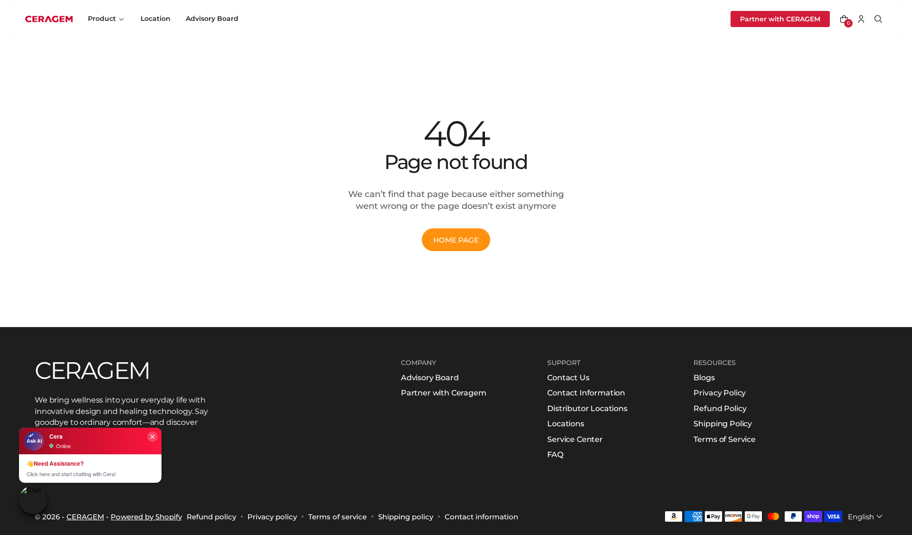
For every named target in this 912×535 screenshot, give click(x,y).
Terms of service (337, 516)
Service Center (575, 439)
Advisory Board (430, 377)
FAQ (555, 454)
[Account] (861, 19)
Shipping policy (405, 516)
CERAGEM (85, 516)
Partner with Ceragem (443, 392)
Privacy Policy (720, 392)
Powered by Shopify (146, 516)
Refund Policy (720, 408)
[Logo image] (49, 19)
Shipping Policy (723, 423)
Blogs (704, 377)
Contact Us (568, 377)
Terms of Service (724, 439)
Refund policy (211, 516)
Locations (565, 423)
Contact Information (586, 392)
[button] (844, 19)
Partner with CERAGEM (780, 19)
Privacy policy (272, 516)
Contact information (481, 516)
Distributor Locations (587, 408)
